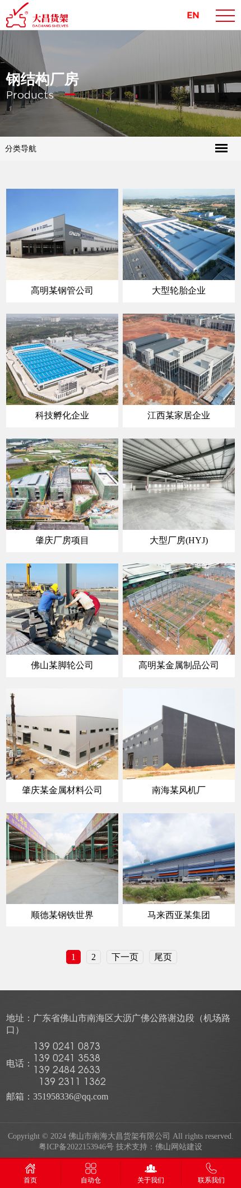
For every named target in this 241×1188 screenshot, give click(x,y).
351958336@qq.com (70, 1096)
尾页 (163, 957)
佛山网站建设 (178, 1147)
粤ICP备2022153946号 (76, 1147)
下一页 (125, 957)
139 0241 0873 (66, 1046)
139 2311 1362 (72, 1081)
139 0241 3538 (66, 1058)
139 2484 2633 (66, 1069)
